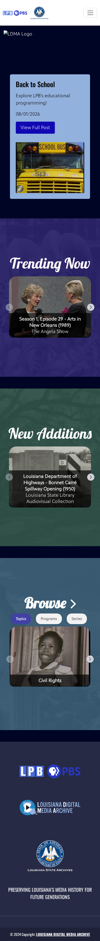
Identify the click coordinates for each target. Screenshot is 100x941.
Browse (47, 603)
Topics (21, 618)
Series (77, 618)
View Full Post (35, 127)
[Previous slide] (9, 307)
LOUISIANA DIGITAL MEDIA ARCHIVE (63, 934)
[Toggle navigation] (90, 13)
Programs (49, 618)
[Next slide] (90, 307)
